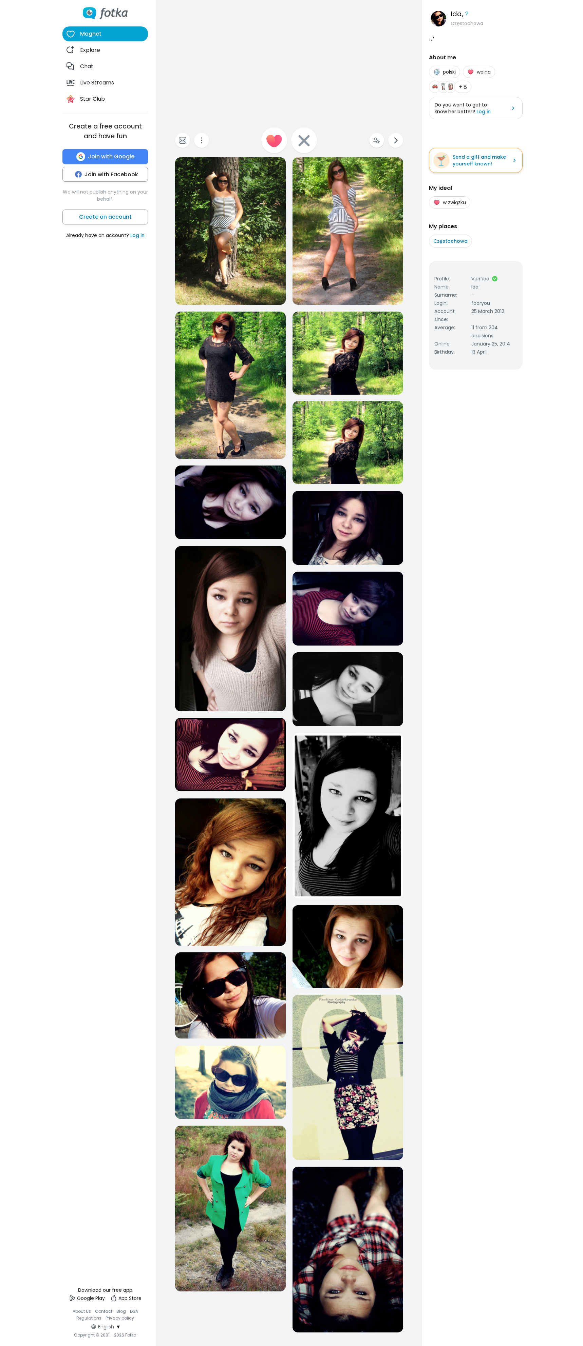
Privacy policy (120, 1318)
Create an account (105, 217)
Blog (121, 1311)
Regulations (88, 1318)
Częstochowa (450, 241)
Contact (103, 1311)
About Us (82, 1311)
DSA (134, 1311)
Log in (137, 235)
